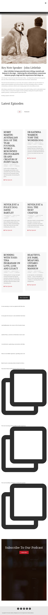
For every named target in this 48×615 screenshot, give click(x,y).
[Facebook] (18, 609)
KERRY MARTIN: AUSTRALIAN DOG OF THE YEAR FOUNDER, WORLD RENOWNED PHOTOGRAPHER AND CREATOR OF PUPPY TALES (11, 147)
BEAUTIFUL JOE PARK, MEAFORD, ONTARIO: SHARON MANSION (34, 261)
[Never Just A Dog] (5, 6)
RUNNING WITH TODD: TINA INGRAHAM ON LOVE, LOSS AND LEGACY (12, 261)
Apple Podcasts (34, 559)
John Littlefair (13, 164)
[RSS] (27, 609)
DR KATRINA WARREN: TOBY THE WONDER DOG (35, 136)
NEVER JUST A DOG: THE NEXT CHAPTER (35, 208)
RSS (34, 588)
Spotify (34, 569)
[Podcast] (30, 609)
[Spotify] (24, 609)
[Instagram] (21, 609)
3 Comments (17, 272)
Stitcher (34, 578)
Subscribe (24, 552)
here (13, 95)
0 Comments (17, 166)
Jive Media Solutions (30, 612)
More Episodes (24, 297)
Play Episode (8, 180)
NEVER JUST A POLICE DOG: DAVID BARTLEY (11, 208)
